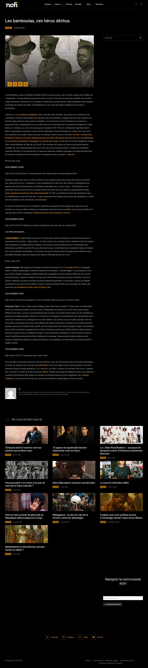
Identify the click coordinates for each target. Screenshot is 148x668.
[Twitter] (15, 84)
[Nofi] (18, 4)
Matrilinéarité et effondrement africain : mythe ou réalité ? (25, 548)
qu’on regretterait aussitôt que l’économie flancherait (26, 193)
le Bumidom (42, 199)
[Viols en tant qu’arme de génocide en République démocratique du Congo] (26, 502)
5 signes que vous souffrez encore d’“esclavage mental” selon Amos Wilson (121, 516)
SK (19, 389)
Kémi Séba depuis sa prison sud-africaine (74, 482)
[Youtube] (93, 637)
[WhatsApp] (25, 84)
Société (8, 28)
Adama (45, 371)
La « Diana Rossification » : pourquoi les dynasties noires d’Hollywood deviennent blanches (121, 450)
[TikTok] (80, 637)
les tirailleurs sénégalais (27, 114)
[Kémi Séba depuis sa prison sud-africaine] (74, 470)
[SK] (10, 393)
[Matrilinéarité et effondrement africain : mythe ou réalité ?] (26, 534)
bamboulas (43, 365)
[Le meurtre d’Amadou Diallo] (121, 470)
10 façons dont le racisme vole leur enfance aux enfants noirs (23, 449)
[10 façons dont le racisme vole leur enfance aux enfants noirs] (26, 435)
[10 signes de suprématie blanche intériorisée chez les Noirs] (74, 435)
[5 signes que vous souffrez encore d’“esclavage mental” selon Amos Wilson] (121, 502)
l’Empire (80, 124)
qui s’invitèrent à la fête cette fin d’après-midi (32, 287)
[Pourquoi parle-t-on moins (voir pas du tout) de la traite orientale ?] (26, 470)
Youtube (100, 637)
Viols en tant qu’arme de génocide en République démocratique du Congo (24, 516)
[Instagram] (141, 4)
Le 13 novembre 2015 (69, 267)
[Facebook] (136, 4)
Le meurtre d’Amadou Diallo (114, 482)
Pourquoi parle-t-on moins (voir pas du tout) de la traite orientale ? (25, 484)
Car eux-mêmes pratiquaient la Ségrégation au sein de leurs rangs (31, 141)
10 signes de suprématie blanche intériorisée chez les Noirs (70, 449)
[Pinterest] (20, 84)
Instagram (70, 637)
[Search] (140, 38)
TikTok (85, 637)
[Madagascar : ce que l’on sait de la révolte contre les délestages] (74, 502)
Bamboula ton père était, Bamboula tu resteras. (52, 212)
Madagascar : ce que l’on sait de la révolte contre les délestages (70, 516)
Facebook (54, 637)
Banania (70, 154)
